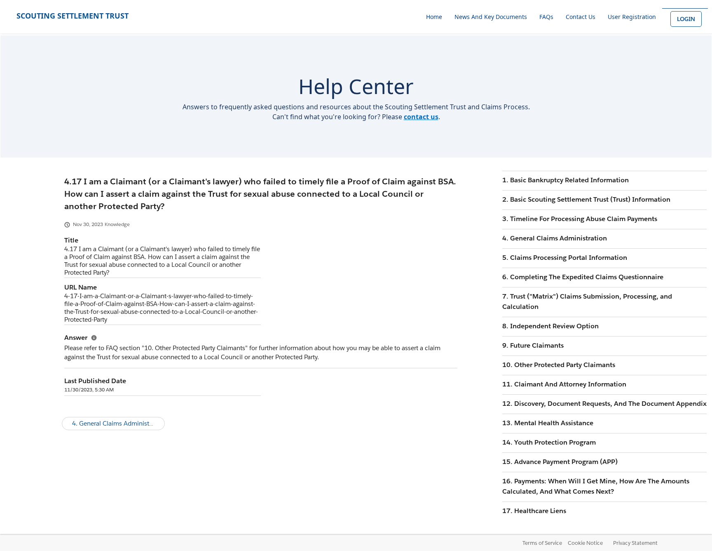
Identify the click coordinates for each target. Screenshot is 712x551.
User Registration (632, 17)
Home (434, 17)
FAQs (546, 17)
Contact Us (580, 17)
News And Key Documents (490, 17)
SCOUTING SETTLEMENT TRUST (72, 16)
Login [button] (686, 19)
